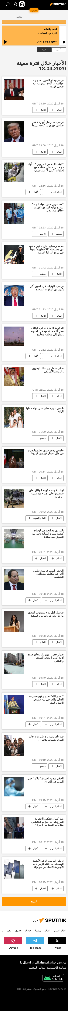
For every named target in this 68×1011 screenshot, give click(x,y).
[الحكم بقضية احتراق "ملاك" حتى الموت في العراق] (14, 786)
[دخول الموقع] (15, 4)
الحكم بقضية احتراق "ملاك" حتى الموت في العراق (45, 780)
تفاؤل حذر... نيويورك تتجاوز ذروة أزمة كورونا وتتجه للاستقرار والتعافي (46, 657)
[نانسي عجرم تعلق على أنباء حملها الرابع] (14, 417)
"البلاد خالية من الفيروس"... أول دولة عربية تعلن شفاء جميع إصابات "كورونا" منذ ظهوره (46, 167)
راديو (9, 930)
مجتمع (59, 234)
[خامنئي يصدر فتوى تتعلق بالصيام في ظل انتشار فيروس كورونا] (14, 458)
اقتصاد (28, 930)
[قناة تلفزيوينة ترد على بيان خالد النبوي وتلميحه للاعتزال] (14, 745)
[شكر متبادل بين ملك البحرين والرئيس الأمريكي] (14, 376)
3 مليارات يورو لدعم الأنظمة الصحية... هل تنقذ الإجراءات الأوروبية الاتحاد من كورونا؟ (48, 864)
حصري (18, 930)
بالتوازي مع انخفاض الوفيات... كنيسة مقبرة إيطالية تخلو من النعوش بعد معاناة (47, 533)
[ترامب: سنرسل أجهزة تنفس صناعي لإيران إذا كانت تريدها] (14, 131)
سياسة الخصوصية (56, 967)
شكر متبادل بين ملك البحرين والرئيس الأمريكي (48, 370)
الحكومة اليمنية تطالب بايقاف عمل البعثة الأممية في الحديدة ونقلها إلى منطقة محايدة (47, 331)
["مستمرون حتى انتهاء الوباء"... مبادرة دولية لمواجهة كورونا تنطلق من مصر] (14, 213)
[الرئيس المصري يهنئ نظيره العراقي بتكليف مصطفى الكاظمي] (14, 579)
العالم (59, 110)
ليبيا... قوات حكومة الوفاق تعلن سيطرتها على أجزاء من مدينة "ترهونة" (46, 493)
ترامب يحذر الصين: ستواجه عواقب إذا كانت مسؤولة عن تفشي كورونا (48, 83)
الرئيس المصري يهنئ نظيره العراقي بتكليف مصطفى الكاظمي (48, 573)
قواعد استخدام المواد (44, 962)
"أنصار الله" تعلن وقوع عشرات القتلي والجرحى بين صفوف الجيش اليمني (46, 699)
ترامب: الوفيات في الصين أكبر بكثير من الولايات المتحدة (47, 288)
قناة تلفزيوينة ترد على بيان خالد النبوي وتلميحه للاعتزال (46, 738)
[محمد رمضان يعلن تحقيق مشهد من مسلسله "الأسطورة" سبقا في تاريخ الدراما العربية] (14, 254)
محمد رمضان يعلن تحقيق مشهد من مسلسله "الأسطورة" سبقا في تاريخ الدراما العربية (46, 249)
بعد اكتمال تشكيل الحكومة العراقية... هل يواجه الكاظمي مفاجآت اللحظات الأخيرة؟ (47, 821)
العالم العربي (56, 192)
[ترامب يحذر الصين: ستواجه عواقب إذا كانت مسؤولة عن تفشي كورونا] (14, 89)
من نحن (61, 962)
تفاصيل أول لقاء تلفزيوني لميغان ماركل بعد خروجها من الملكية (46, 614)
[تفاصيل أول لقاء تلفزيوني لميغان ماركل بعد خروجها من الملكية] (14, 621)
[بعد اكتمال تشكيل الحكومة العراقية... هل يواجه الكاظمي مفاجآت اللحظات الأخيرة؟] (14, 828)
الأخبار (43, 110)
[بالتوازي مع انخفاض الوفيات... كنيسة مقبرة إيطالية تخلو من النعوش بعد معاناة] (14, 538)
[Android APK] (53, 978)
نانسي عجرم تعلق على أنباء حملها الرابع (45, 410)
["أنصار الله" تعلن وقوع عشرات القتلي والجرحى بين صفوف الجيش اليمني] (14, 704)
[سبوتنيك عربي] (58, 5)
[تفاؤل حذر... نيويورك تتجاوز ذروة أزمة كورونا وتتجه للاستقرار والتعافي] (14, 663)
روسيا (38, 930)
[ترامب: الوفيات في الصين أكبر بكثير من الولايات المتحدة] (14, 295)
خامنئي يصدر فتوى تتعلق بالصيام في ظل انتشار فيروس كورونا (46, 452)
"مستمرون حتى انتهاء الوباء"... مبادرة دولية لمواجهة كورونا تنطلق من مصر (47, 207)
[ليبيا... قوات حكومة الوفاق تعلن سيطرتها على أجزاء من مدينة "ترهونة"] (14, 498)
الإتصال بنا (25, 962)
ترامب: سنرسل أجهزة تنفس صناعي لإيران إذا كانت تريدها (48, 124)
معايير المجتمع (37, 967)
